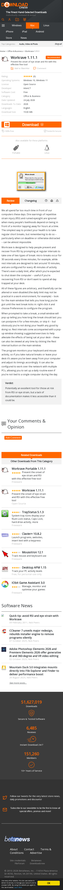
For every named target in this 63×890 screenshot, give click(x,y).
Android (40, 31)
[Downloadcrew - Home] (14, 5)
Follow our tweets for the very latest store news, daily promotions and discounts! (35, 798)
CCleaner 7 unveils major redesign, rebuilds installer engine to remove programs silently (31, 634)
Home (2, 51)
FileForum (19, 863)
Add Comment (13, 437)
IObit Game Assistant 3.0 (28, 583)
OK (48, 883)
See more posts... (18, 682)
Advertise (36, 853)
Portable (16, 152)
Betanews (36, 860)
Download (30, 124)
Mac (32, 25)
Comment (41, 68)
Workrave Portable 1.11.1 (29, 469)
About (14, 849)
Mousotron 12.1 (32, 552)
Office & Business (15, 51)
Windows (17, 25)
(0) (34, 76)
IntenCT (27, 88)
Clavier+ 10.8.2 (31, 534)
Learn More (18, 887)
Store (9, 37)
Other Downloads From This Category (31, 461)
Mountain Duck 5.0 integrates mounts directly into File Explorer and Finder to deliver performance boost (34, 670)
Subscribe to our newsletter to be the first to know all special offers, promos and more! (35, 809)
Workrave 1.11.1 (33, 490)
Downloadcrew (37, 863)
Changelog (31, 200)
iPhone (9, 31)
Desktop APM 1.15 (34, 567)
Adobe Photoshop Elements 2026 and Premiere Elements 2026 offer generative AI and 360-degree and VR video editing (35, 652)
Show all (58, 44)
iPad (24, 31)
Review (10, 200)
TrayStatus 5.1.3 (33, 512)
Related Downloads (31, 455)
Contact (29, 849)
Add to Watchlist (22, 68)
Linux (46, 25)
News (24, 37)
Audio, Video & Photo (28, 44)
